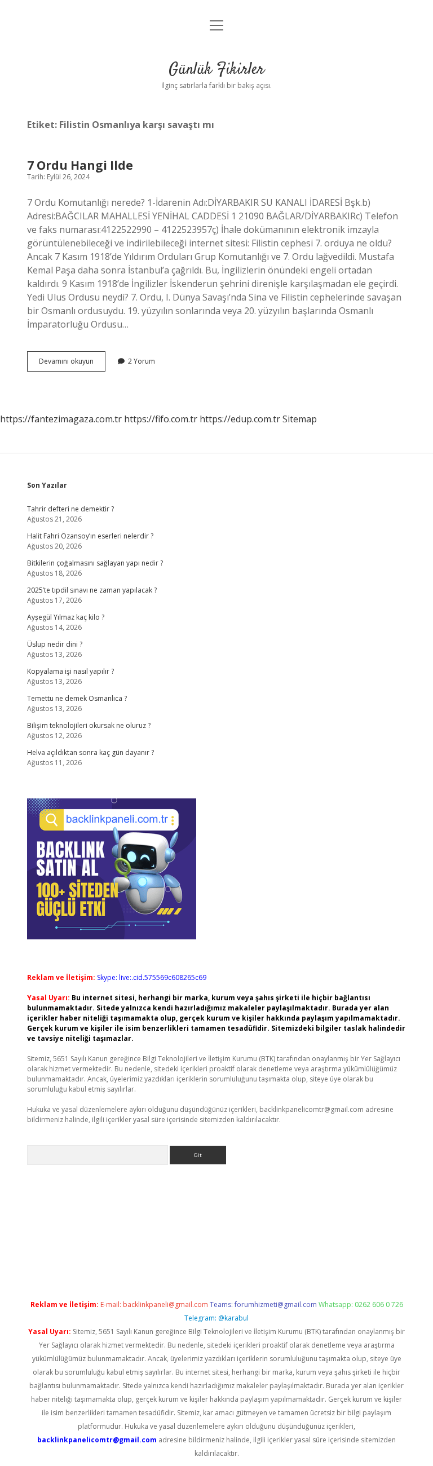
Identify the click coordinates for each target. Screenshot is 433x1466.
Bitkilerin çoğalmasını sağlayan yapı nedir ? (95, 563)
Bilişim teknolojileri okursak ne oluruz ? (89, 725)
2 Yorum (141, 361)
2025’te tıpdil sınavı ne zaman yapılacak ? (92, 590)
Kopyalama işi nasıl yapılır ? (70, 671)
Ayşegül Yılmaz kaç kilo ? (65, 617)
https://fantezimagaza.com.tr (61, 419)
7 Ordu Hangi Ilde (80, 165)
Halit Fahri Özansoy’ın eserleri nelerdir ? (90, 536)
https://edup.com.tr (240, 419)
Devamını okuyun (72, 364)
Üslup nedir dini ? (54, 644)
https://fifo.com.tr (160, 419)
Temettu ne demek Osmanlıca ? (77, 698)
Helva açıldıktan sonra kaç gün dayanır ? (90, 752)
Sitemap (299, 419)
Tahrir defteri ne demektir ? (70, 509)
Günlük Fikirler (216, 70)
